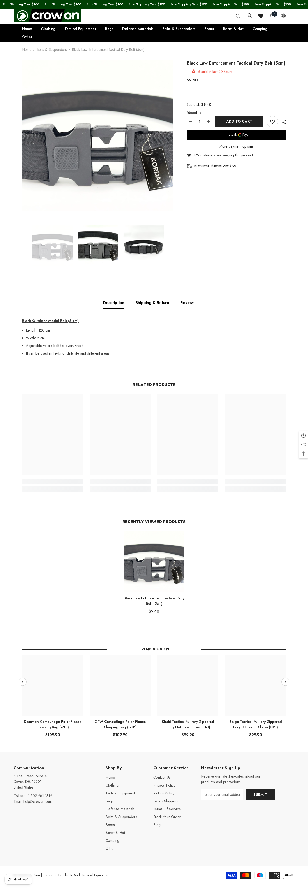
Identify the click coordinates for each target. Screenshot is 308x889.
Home (26, 49)
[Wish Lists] (260, 16)
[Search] (238, 16)
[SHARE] (282, 121)
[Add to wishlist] (272, 121)
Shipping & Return (152, 303)
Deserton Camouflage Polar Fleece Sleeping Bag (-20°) (52, 724)
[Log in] (249, 15)
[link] (52, 481)
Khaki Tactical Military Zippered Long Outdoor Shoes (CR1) (188, 724)
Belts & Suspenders (52, 49)
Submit (260, 794)
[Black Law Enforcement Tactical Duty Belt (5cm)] (154, 561)
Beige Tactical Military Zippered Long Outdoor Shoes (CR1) (255, 724)
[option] (97, 135)
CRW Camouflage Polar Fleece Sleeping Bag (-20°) (120, 724)
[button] (23, 682)
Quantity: (194, 112)
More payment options (236, 146)
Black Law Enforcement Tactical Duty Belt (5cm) (154, 601)
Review (187, 303)
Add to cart (239, 121)
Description (113, 303)
